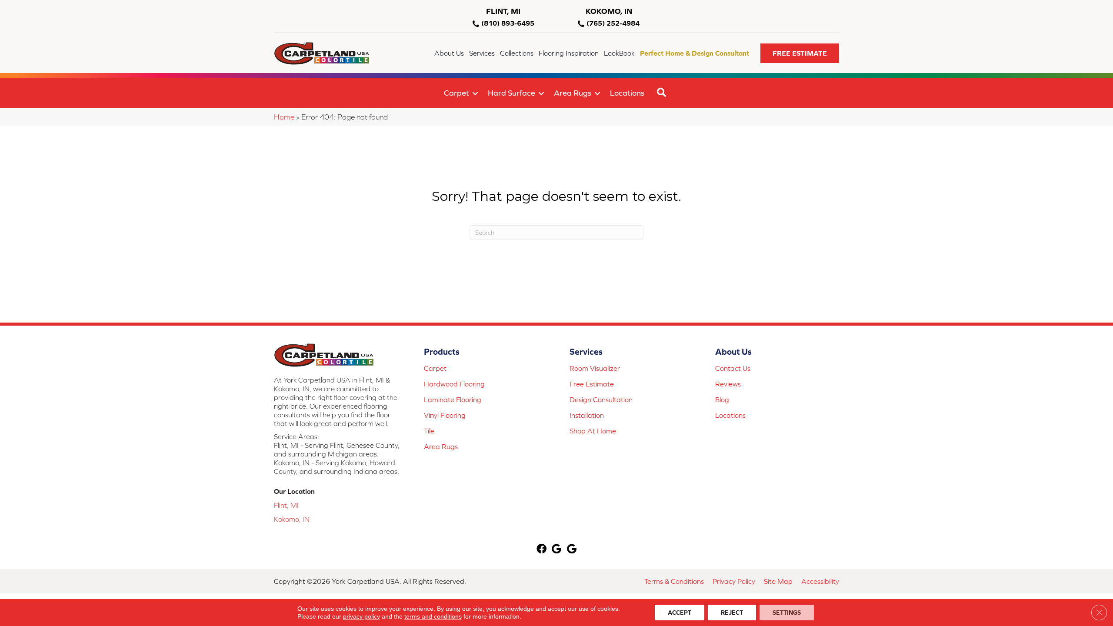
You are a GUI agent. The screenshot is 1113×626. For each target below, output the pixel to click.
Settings (787, 612)
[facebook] (542, 549)
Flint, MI (286, 505)
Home (284, 117)
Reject (732, 612)
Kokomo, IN (292, 519)
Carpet (456, 92)
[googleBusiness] (556, 549)
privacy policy (361, 616)
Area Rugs (572, 92)
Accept (679, 612)
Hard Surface (511, 92)
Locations (627, 92)
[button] (799, 53)
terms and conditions (433, 616)
